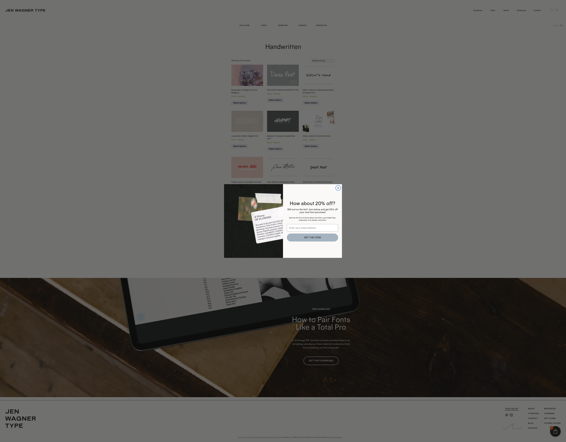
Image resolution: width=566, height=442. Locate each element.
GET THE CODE (312, 237)
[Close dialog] (338, 187)
